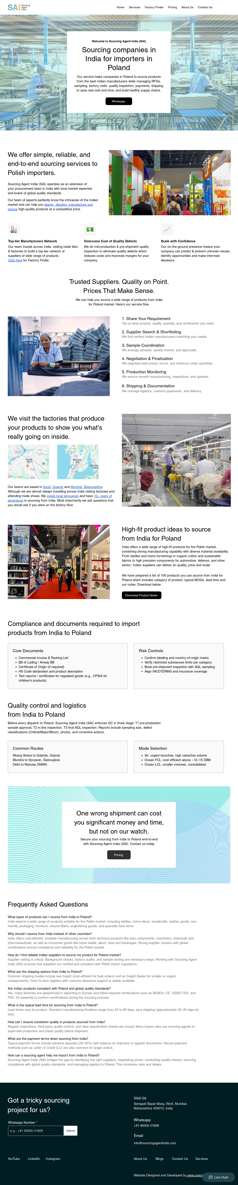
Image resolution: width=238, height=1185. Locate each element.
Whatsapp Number (21, 1122)
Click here (15, 260)
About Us (140, 1159)
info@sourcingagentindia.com (155, 1143)
